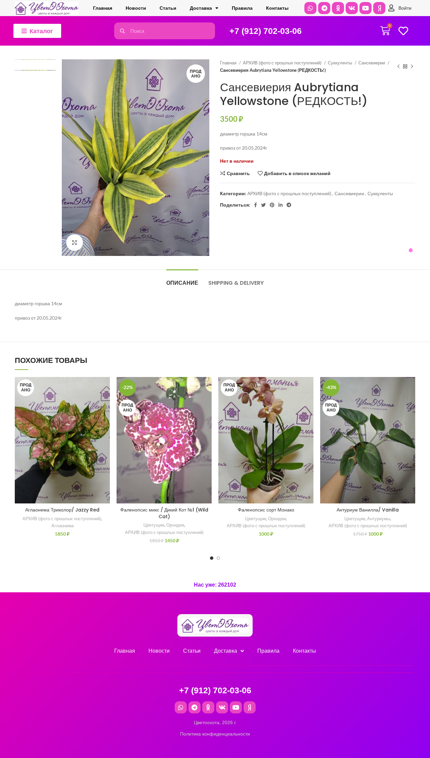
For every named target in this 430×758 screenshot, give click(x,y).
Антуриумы (378, 518)
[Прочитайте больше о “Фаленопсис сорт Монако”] (308, 403)
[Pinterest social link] (272, 205)
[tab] (182, 279)
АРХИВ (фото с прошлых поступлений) (282, 62)
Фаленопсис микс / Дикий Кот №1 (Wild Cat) (164, 513)
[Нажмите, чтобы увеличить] (74, 242)
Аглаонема (62, 525)
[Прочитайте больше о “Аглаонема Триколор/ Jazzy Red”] (104, 403)
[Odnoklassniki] (338, 8)
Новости (136, 8)
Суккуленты (340, 62)
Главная (102, 8)
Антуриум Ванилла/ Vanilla (368, 509)
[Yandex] (379, 8)
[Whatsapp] (310, 8)
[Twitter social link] (263, 205)
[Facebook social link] (255, 205)
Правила (242, 8)
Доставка (201, 8)
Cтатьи (168, 8)
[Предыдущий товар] (398, 66)
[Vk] (352, 8)
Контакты (277, 8)
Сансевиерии (372, 62)
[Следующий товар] (411, 66)
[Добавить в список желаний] (104, 387)
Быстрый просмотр (104, 418)
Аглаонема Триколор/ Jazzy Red (62, 509)
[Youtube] (365, 8)
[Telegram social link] (289, 205)
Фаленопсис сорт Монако (266, 509)
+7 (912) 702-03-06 (265, 31)
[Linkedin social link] (280, 205)
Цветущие (153, 525)
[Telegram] (324, 8)
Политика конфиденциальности (215, 734)
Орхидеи (175, 525)
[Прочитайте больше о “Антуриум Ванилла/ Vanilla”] (410, 403)
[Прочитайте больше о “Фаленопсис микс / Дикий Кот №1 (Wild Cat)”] (206, 403)
